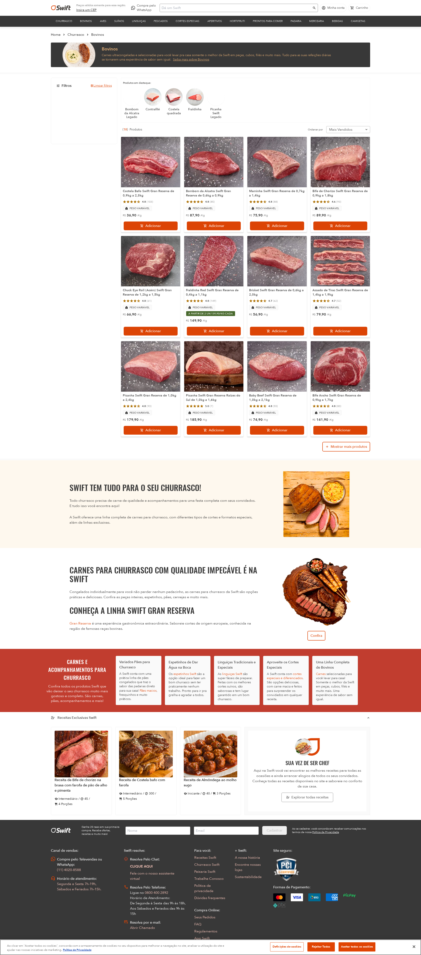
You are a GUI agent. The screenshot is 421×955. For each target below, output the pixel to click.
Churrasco (64, 21)
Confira (316, 635)
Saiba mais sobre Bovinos (191, 59)
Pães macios (148, 691)
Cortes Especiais (187, 21)
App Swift (202, 938)
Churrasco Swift (206, 864)
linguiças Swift (232, 674)
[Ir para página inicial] (61, 8)
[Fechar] (414, 946)
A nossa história (247, 857)
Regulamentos (205, 931)
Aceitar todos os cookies (357, 947)
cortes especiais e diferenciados (285, 676)
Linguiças (139, 21)
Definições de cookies (287, 947)
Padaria (296, 21)
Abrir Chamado (142, 927)
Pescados (161, 21)
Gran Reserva (80, 623)
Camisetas (358, 21)
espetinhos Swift (184, 674)
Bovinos (86, 21)
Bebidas (337, 21)
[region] (210, 947)
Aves (103, 21)
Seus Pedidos (204, 917)
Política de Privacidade (77, 950)
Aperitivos (214, 21)
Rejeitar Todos (321, 947)
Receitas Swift (205, 857)
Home (56, 34)
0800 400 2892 (156, 892)
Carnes (321, 674)
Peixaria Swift (204, 871)
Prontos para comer (268, 21)
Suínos (119, 21)
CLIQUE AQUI (141, 866)
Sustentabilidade (248, 877)
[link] (86, 10)
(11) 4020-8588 (69, 870)
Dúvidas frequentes (209, 898)
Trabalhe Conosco (209, 878)
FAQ (197, 924)
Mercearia (316, 21)
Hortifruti (237, 21)
